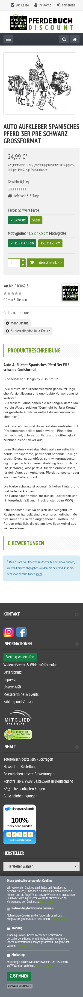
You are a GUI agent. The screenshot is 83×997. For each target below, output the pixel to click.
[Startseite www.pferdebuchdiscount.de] (41, 22)
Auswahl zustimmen (19, 986)
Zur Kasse (22, 5)
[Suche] (64, 39)
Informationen (17, 644)
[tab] (41, 646)
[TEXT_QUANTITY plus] (23, 261)
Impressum (11, 679)
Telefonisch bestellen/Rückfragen (28, 759)
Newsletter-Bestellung (19, 766)
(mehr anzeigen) (60, 919)
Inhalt (9, 747)
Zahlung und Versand (18, 701)
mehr (39, 574)
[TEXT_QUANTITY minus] (23, 264)
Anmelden (68, 5)
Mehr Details (18, 323)
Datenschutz (12, 672)
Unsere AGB (12, 687)
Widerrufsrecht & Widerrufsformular (30, 665)
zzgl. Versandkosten (37, 170)
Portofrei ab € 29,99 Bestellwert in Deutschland (38, 781)
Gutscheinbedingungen (20, 796)
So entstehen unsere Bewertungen (28, 774)
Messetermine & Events (21, 694)
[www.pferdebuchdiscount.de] (75, 39)
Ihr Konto (45, 5)
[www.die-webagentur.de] (8, 631)
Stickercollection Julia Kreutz (29, 331)
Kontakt (11, 614)
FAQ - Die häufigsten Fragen (24, 788)
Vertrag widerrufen (20, 657)
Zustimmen (19, 976)
